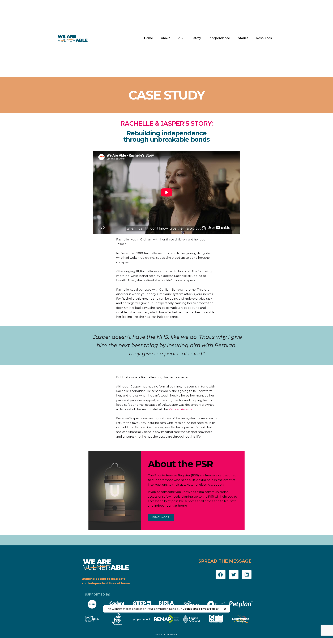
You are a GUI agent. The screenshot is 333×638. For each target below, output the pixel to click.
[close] (225, 609)
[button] (220, 574)
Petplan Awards (180, 409)
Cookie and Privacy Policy (200, 608)
